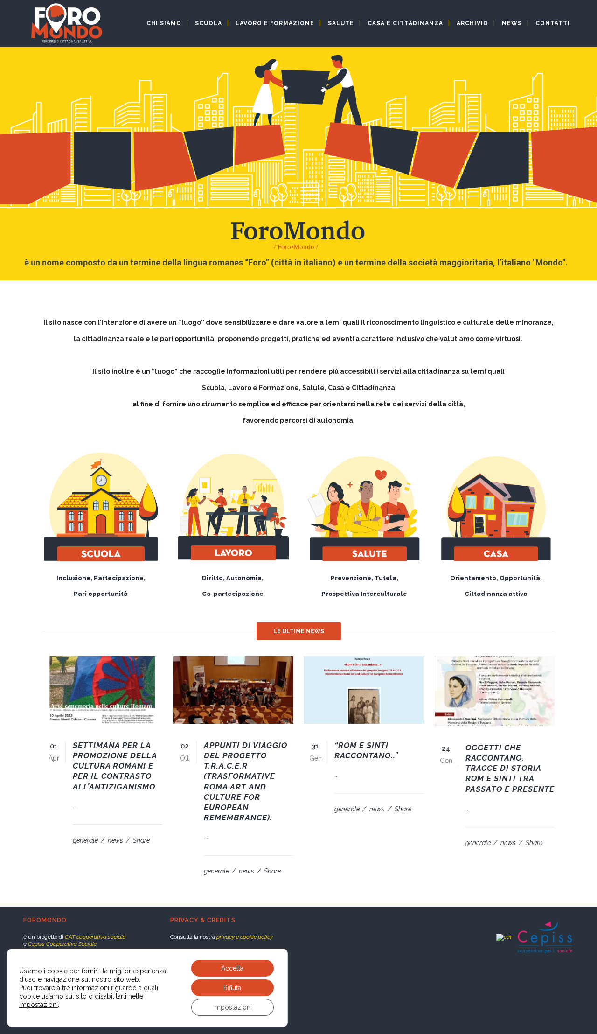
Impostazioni (232, 1007)
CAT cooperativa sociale (95, 937)
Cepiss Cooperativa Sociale (62, 944)
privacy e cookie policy (244, 937)
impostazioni (38, 1004)
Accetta (232, 968)
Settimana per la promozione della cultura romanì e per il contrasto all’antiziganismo (115, 766)
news (116, 840)
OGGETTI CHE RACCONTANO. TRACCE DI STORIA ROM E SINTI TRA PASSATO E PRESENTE (510, 768)
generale (86, 840)
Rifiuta (232, 988)
